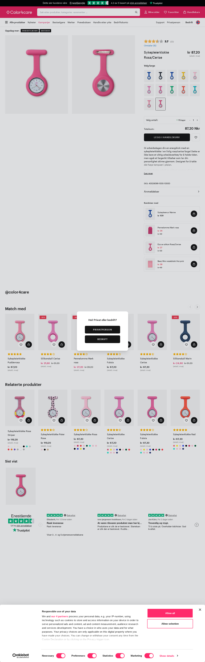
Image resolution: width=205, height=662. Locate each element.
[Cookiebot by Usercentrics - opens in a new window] (21, 655)
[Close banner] (200, 610)
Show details (167, 655)
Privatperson (102, 329)
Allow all (170, 613)
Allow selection (170, 623)
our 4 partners (59, 616)
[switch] (92, 655)
